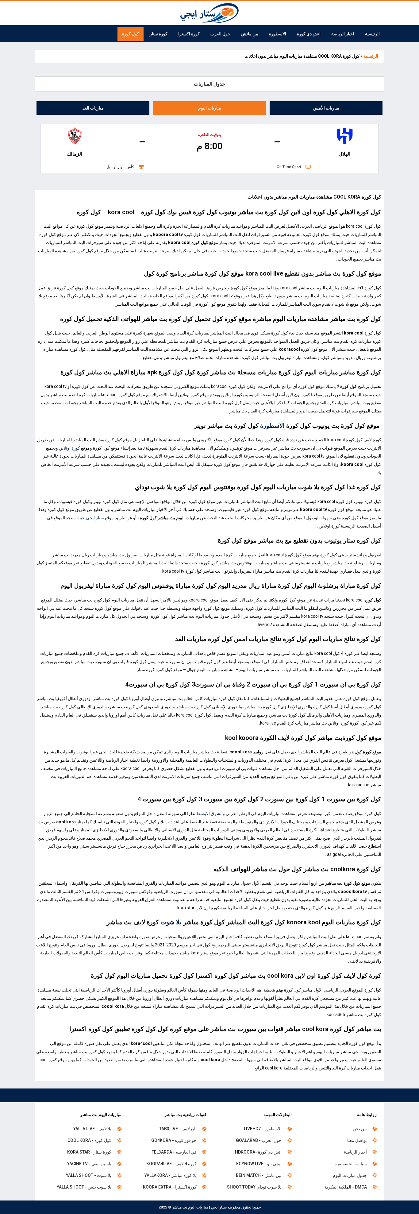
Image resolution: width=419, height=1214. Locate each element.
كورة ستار (158, 33)
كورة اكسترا (189, 33)
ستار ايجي (95, 517)
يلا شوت (171, 922)
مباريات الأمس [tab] (326, 108)
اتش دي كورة (309, 33)
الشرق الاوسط (209, 813)
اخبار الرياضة (342, 33)
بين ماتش (249, 33)
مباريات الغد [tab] (93, 108)
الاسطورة (277, 33)
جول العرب (220, 33)
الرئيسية (372, 33)
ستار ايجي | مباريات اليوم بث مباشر (199, 1207)
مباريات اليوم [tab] (209, 108)
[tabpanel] (209, 148)
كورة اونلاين (69, 448)
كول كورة (130, 33)
